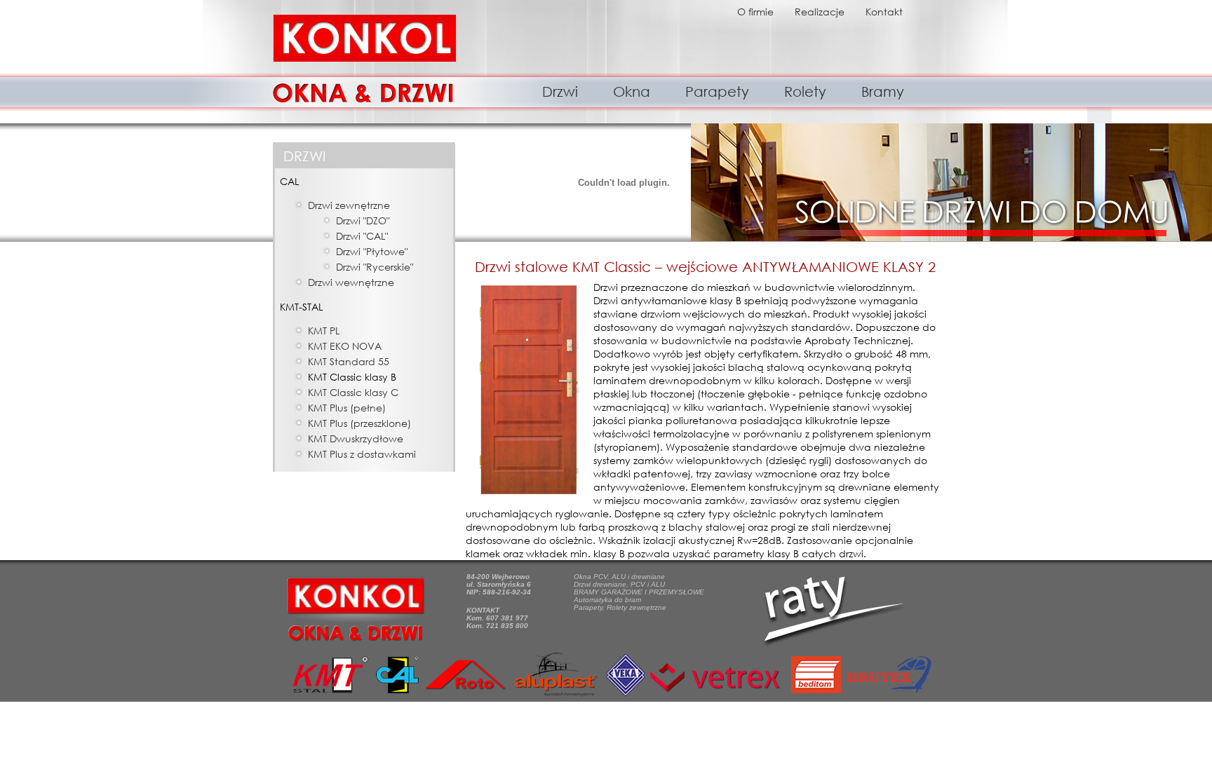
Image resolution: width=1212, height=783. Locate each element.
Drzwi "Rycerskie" (374, 266)
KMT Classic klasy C (353, 392)
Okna (631, 91)
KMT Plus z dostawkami (362, 454)
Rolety (805, 91)
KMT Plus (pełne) (347, 407)
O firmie (755, 11)
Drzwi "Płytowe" (372, 251)
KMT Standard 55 (348, 361)
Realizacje (819, 11)
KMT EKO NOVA (345, 346)
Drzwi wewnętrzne (351, 282)
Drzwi (560, 91)
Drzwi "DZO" (362, 220)
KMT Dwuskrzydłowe (355, 438)
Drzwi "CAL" (362, 236)
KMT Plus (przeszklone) (359, 423)
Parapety (717, 91)
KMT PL (323, 330)
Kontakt (884, 11)
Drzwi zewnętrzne (349, 205)
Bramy (882, 91)
